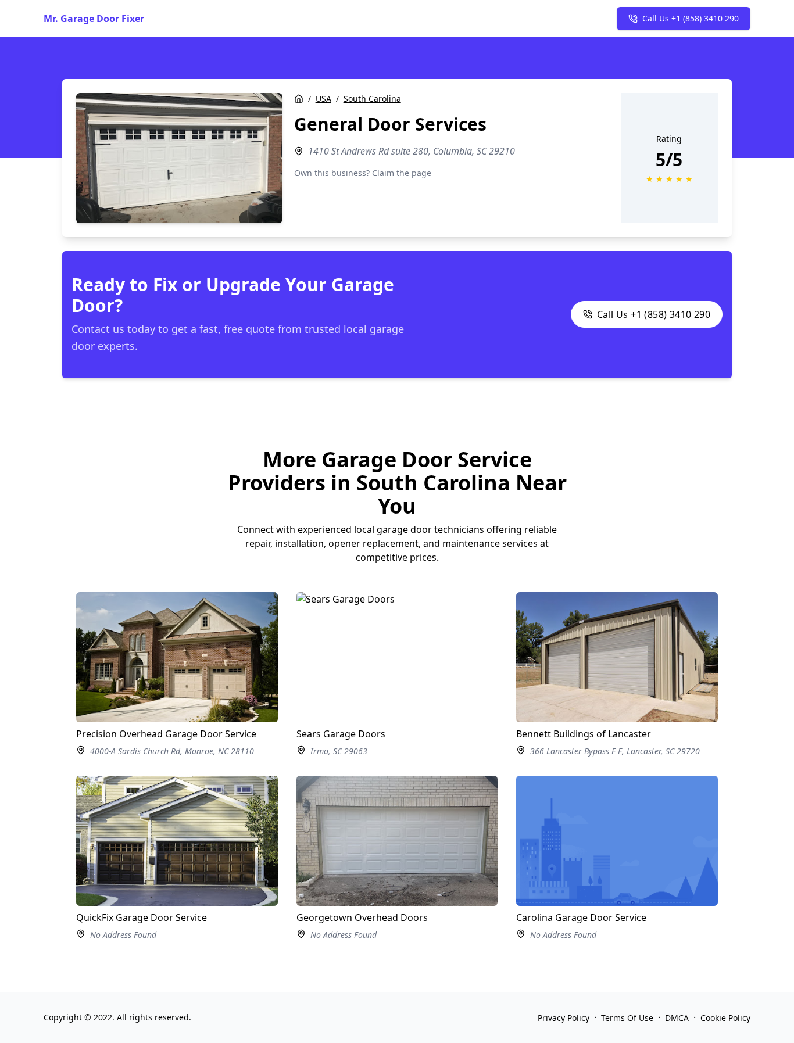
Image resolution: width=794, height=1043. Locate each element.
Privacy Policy (563, 1017)
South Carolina (372, 98)
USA (323, 98)
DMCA (677, 1017)
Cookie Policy (725, 1017)
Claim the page (401, 172)
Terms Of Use (627, 1017)
